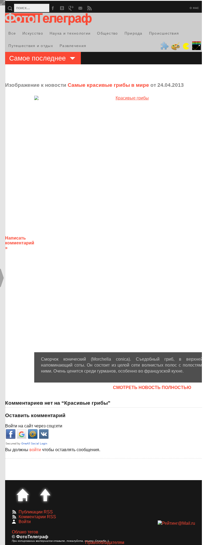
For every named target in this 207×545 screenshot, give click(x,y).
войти (35, 449)
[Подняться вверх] (45, 495)
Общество (107, 33)
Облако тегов (25, 532)
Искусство (32, 33)
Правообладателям (104, 542)
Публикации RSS (36, 512)
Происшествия (164, 33)
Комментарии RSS (37, 516)
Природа (134, 33)
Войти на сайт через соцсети (33, 426)
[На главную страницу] (22, 495)
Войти (25, 521)
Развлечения (73, 46)
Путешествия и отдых (30, 46)
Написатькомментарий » (19, 243)
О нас (194, 8)
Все (12, 33)
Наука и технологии (70, 33)
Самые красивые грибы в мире (108, 85)
